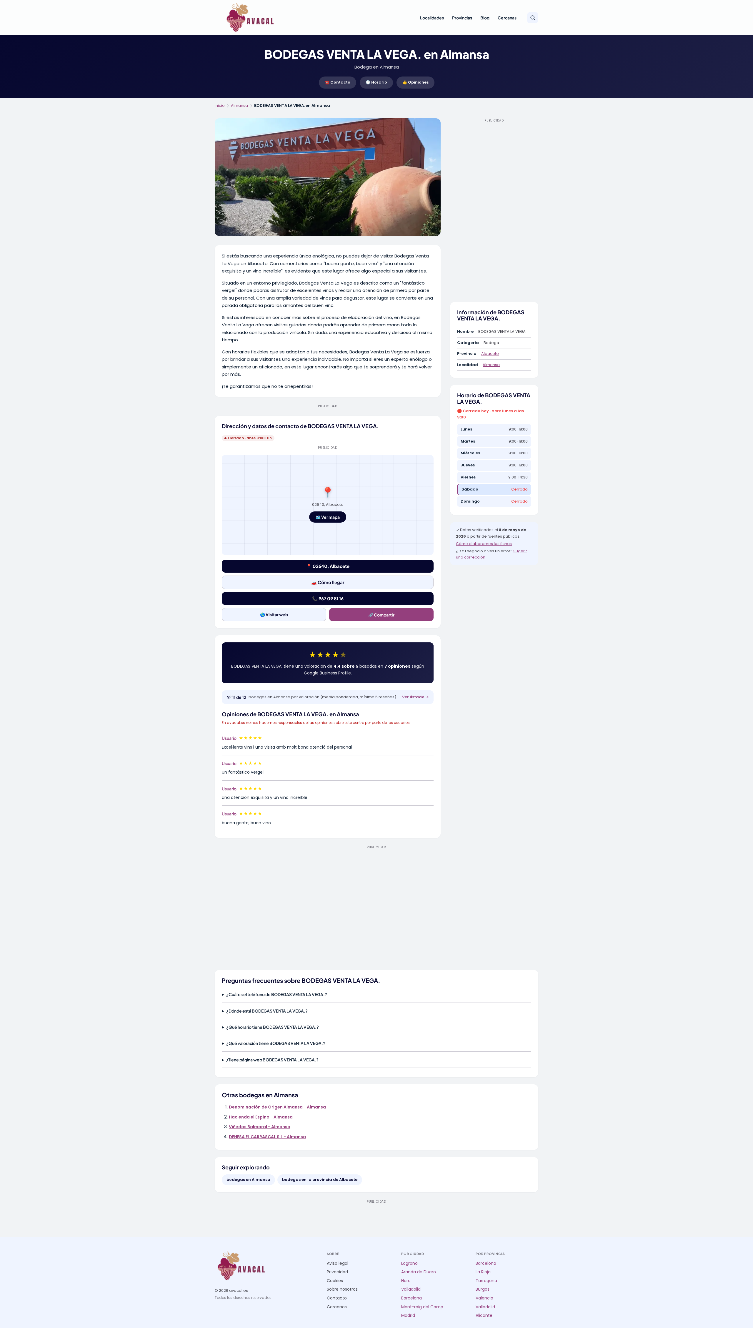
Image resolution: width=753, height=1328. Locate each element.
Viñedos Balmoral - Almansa (259, 1127)
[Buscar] (532, 17)
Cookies (335, 1281)
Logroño (409, 1263)
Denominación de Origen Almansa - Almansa (277, 1107)
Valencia (484, 1298)
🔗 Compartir (381, 614)
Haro (406, 1281)
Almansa (239, 105)
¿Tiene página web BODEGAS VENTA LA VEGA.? (272, 1059)
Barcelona (411, 1298)
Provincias (462, 17)
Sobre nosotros (342, 1289)
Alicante (484, 1315)
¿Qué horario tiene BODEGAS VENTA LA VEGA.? (272, 1027)
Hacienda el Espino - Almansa (261, 1117)
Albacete (490, 353)
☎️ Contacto (337, 82)
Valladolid (411, 1289)
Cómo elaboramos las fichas (484, 543)
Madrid (408, 1315)
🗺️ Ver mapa (328, 517)
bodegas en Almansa (248, 1179)
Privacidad (337, 1272)
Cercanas (507, 17)
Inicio (220, 105)
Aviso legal (337, 1263)
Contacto (337, 1298)
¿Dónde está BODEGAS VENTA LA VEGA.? (267, 1010)
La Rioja (483, 1272)
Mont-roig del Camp (422, 1307)
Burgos (482, 1289)
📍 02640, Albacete (327, 566)
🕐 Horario (376, 82)
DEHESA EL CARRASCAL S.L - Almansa (267, 1137)
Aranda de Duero (418, 1272)
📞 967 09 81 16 (328, 598)
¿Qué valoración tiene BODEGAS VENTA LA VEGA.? (275, 1043)
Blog (484, 17)
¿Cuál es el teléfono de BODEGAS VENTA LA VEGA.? (276, 994)
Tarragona (486, 1281)
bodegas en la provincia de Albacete (319, 1179)
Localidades (432, 17)
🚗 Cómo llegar (327, 582)
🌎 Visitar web (274, 614)
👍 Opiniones (415, 82)
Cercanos (337, 1307)
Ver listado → (415, 697)
